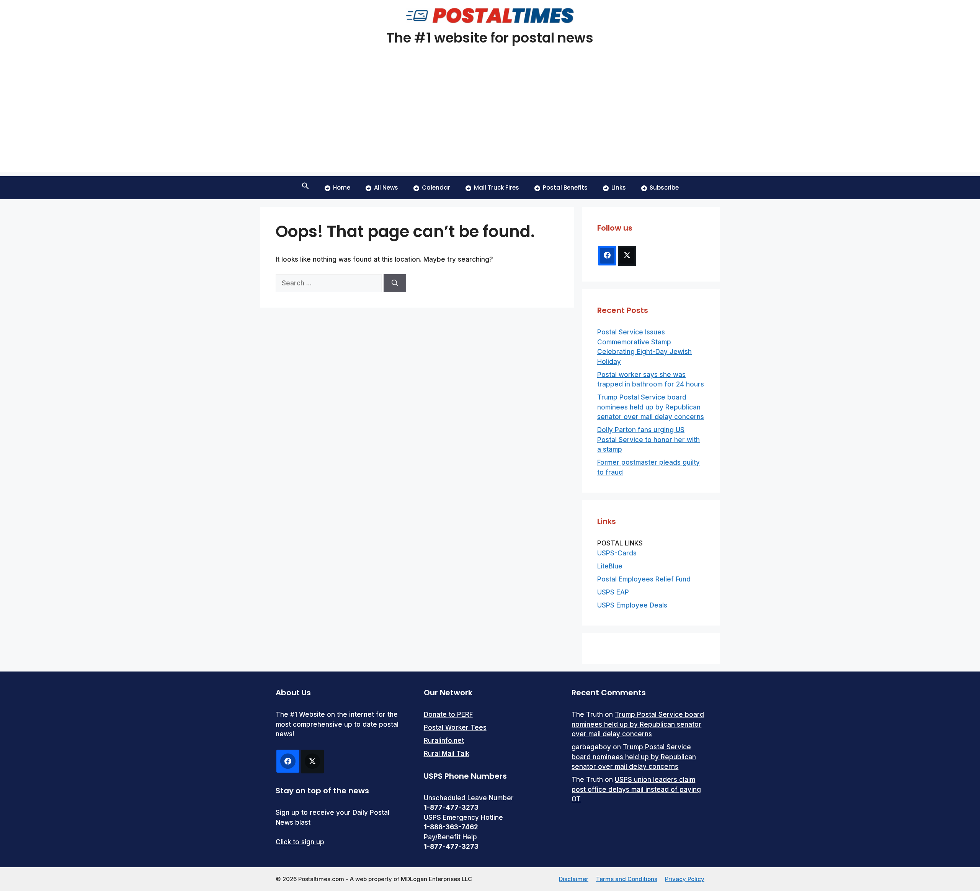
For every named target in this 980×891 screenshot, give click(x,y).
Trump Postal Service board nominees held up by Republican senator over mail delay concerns (650, 407)
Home (341, 187)
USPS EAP (613, 592)
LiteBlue (609, 566)
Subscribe (664, 187)
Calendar (436, 187)
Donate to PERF (448, 714)
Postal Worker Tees (455, 727)
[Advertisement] (490, 118)
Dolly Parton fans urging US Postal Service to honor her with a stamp (648, 439)
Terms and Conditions (626, 879)
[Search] (395, 283)
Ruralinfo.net (444, 740)
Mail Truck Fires (496, 187)
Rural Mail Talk (446, 753)
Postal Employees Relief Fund (644, 579)
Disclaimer (573, 879)
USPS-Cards (617, 553)
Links (618, 187)
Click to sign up (300, 842)
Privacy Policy (684, 879)
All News (386, 187)
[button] (305, 187)
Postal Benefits (565, 187)
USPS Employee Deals (632, 605)
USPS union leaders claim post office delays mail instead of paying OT (636, 789)
